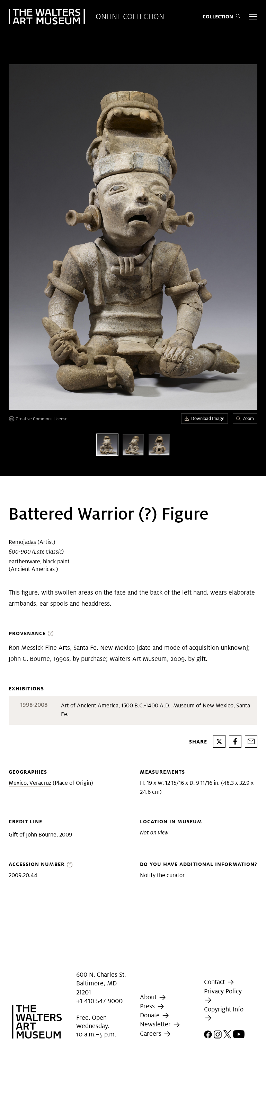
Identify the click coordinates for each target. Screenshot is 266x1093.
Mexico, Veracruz (30, 783)
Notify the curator (162, 875)
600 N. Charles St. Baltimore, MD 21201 (101, 983)
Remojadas (22, 542)
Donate (150, 1015)
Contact (215, 982)
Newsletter (156, 1024)
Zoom (248, 418)
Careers (151, 1033)
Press (148, 1006)
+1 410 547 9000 (99, 1001)
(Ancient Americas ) (33, 569)
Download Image (207, 418)
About (149, 997)
